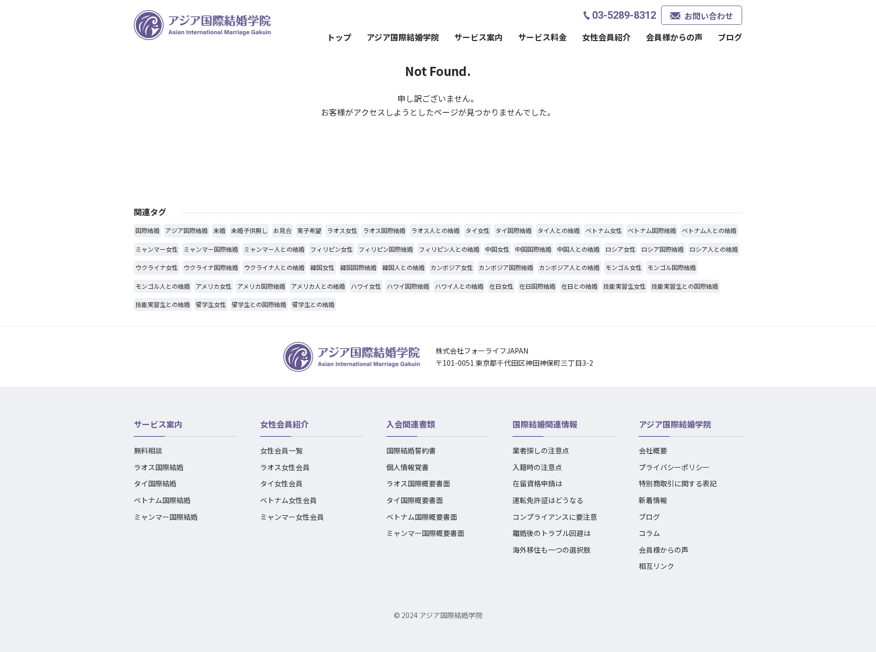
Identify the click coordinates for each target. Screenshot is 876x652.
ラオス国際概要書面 (418, 483)
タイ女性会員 (281, 483)
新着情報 (653, 500)
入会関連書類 (410, 424)
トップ (339, 37)
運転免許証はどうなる (548, 500)
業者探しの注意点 (541, 450)
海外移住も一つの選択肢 (552, 550)
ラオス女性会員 (285, 467)
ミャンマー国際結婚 (166, 517)
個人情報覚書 (407, 467)
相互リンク (656, 566)
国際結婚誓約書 (411, 450)
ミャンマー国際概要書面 (425, 533)
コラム (649, 533)
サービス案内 (158, 424)
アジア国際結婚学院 (403, 37)
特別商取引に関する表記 (678, 483)
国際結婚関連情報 (545, 424)
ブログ (730, 37)
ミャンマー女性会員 (292, 517)
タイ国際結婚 (155, 483)
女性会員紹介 (284, 424)
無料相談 (148, 450)
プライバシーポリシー (674, 467)
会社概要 (653, 450)
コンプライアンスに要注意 (555, 517)
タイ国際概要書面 (414, 500)
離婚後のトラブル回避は (552, 533)
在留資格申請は (537, 483)
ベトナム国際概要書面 (421, 517)
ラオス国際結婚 (159, 467)
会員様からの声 (674, 37)
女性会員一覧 (281, 450)
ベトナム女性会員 (288, 500)
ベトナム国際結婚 (162, 500)
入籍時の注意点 (537, 467)
